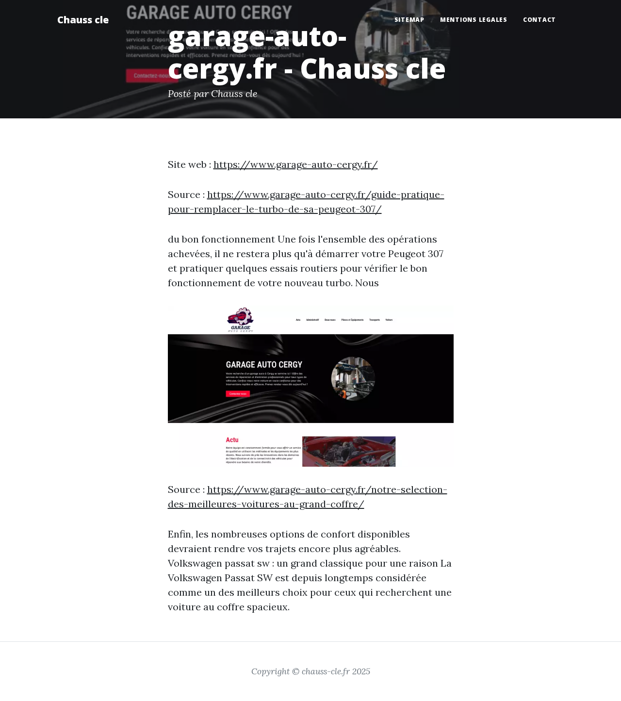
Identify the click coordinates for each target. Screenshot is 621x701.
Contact (539, 20)
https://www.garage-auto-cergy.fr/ (295, 164)
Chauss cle (83, 19)
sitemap (409, 20)
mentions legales (473, 20)
